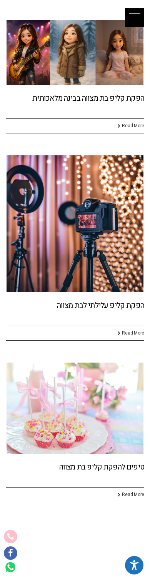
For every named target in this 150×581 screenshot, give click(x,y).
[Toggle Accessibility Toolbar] (134, 565)
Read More (133, 125)
